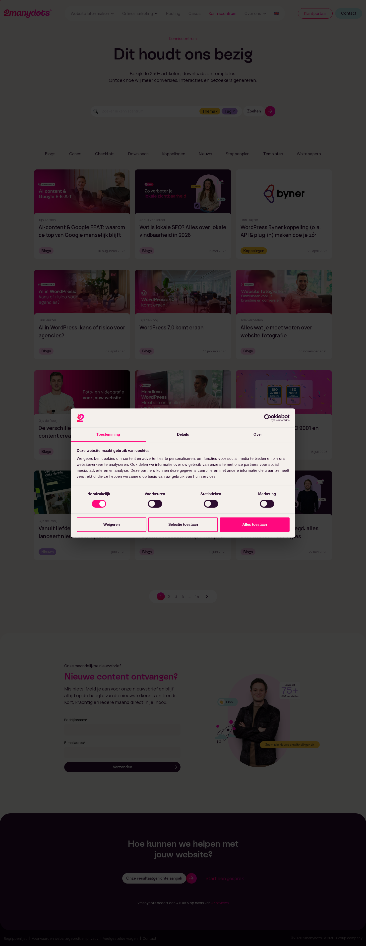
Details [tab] (183, 434)
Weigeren (111, 524)
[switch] (155, 504)
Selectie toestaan (183, 524)
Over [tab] (257, 434)
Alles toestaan (254, 524)
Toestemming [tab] (108, 434)
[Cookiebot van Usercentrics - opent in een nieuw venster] (268, 418)
